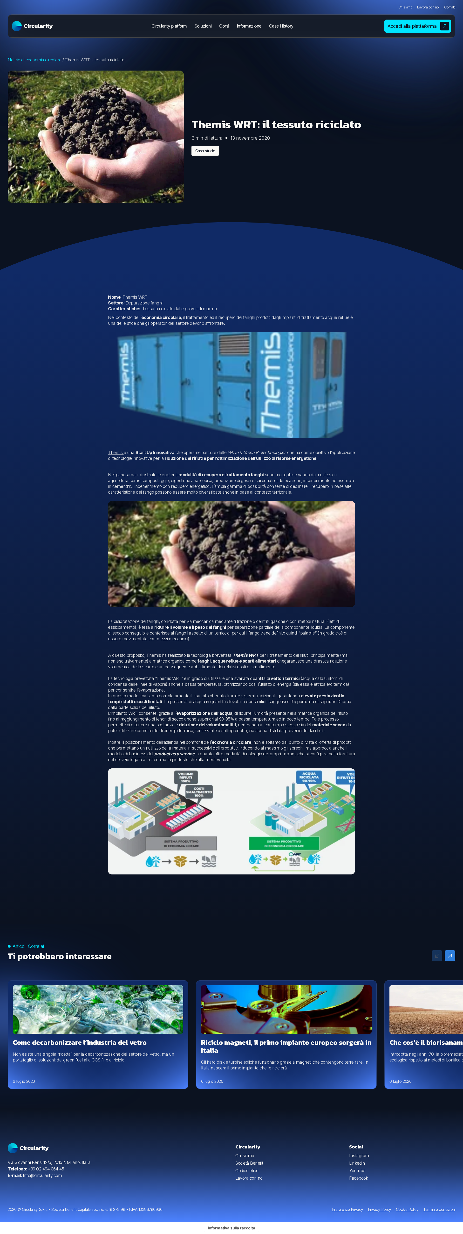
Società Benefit (249, 1163)
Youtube (357, 1170)
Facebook (358, 1178)
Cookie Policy (407, 1209)
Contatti (449, 7)
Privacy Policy (379, 1209)
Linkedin (357, 1163)
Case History (281, 26)
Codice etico (246, 1170)
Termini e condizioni (439, 1209)
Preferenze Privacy (347, 1209)
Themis (116, 452)
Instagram (359, 1155)
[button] (450, 955)
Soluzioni (203, 26)
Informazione (249, 26)
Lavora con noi (428, 7)
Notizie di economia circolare (34, 59)
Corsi (224, 26)
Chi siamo (405, 7)
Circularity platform (169, 26)
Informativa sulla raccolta (231, 1228)
